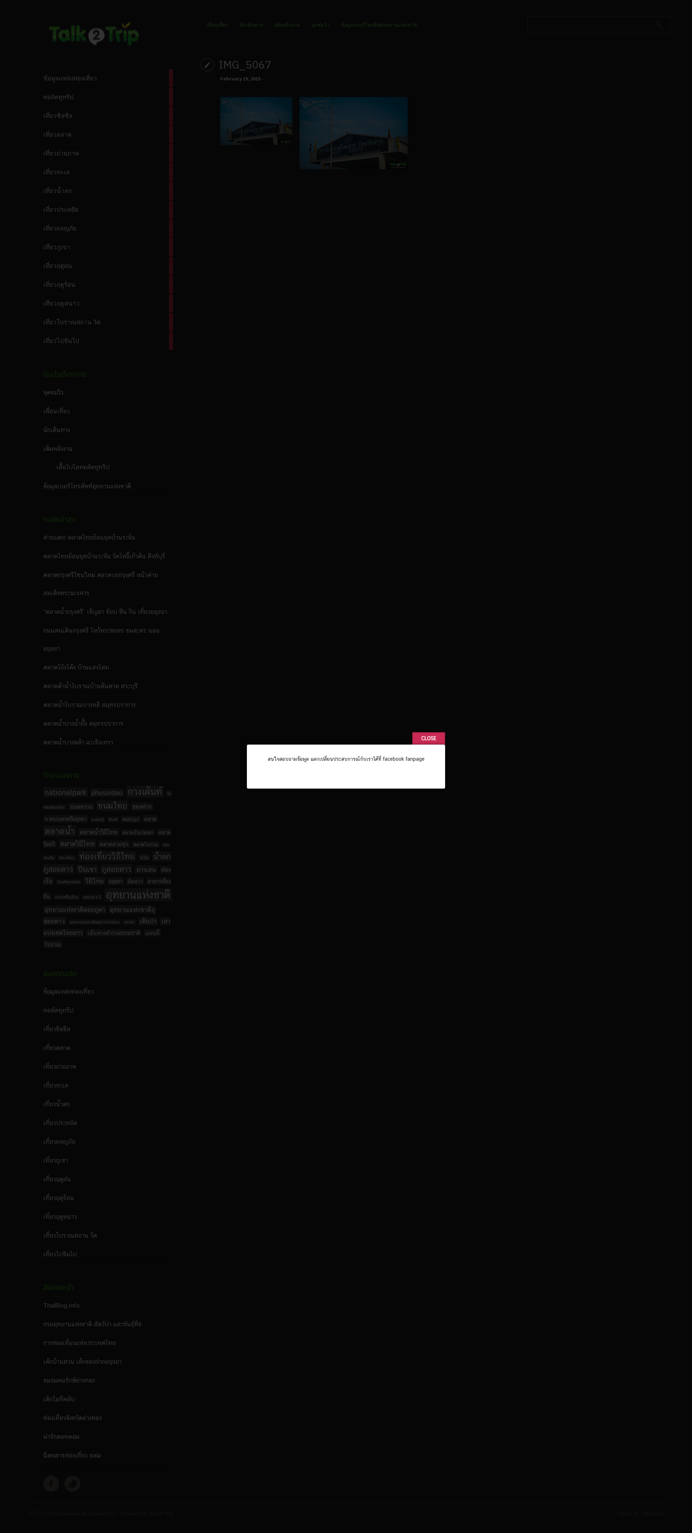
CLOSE (428, 738)
